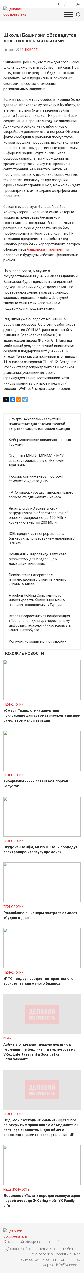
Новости (32, 50)
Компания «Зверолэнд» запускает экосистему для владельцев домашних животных (37, 559)
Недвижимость (16, 1189)
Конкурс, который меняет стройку (37, 641)
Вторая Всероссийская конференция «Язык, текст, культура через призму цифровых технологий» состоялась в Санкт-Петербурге (40, 623)
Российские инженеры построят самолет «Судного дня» (36, 478)
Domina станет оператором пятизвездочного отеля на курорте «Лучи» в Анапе (37, 579)
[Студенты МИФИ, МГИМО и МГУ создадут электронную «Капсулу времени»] (42, 835)
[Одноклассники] (18, 399)
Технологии (13, 704)
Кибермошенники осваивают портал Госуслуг (40, 442)
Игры (7, 1038)
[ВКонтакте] (12, 399)
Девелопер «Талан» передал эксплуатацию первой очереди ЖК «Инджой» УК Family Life (41, 1201)
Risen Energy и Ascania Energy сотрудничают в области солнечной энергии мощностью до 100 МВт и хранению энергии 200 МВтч (38, 515)
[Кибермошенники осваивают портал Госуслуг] (42, 770)
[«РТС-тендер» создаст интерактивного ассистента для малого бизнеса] (42, 967)
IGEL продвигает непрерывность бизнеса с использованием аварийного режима (42, 538)
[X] (6, 399)
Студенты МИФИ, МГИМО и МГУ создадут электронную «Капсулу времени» (36, 460)
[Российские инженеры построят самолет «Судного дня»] (42, 901)
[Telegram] (25, 399)
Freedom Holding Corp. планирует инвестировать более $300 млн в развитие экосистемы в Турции (37, 600)
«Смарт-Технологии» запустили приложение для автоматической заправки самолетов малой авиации (39, 424)
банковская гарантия (44, 249)
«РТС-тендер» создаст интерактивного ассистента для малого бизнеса (41, 494)
